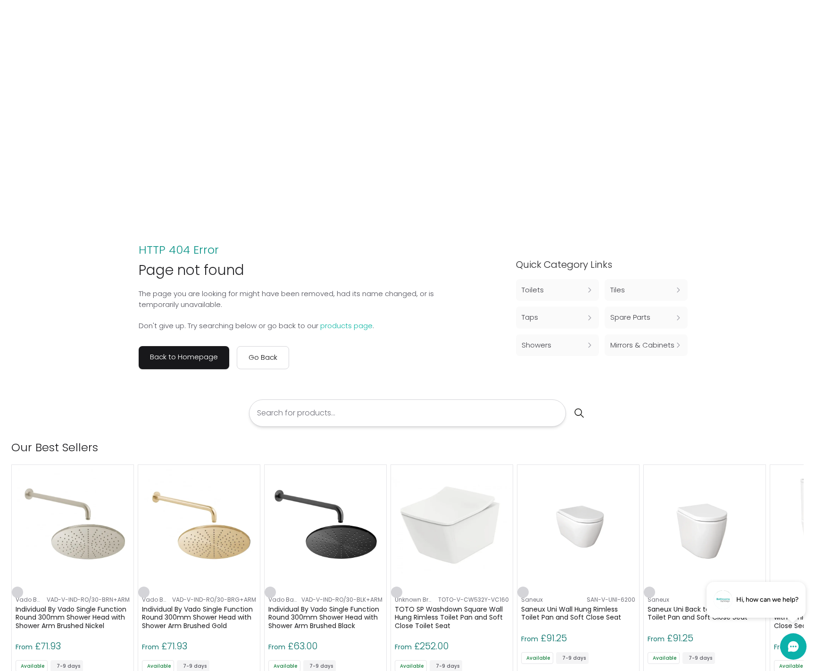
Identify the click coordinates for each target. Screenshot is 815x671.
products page (346, 326)
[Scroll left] (783, 447)
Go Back (263, 357)
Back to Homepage (184, 357)
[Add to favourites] (17, 592)
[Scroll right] (798, 447)
